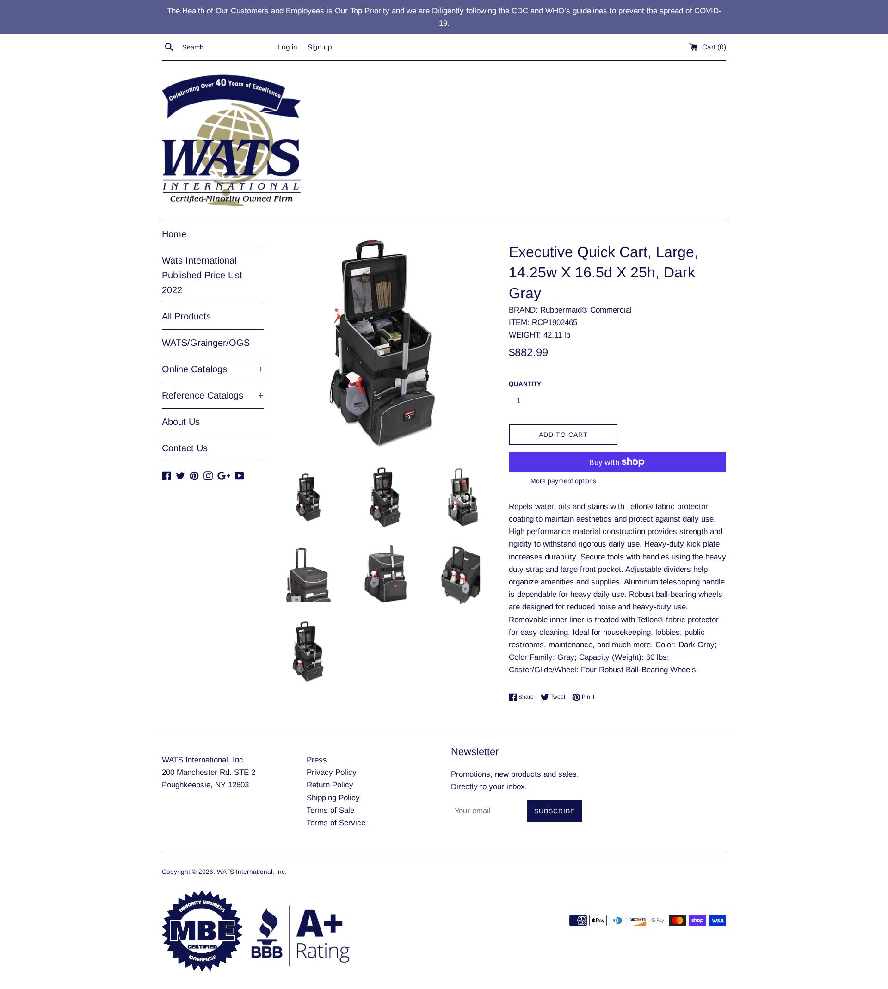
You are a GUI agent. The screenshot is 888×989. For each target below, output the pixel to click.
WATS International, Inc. (252, 871)
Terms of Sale (330, 810)
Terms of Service (336, 822)
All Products (186, 316)
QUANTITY (525, 384)
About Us (181, 422)
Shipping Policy (333, 797)
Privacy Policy (332, 772)
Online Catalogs (213, 369)
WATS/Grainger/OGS (206, 343)
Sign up (320, 47)
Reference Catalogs (213, 395)
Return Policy (330, 784)
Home (174, 234)
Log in (287, 47)
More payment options (563, 481)
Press (317, 760)
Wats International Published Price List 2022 (202, 275)
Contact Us (185, 448)
